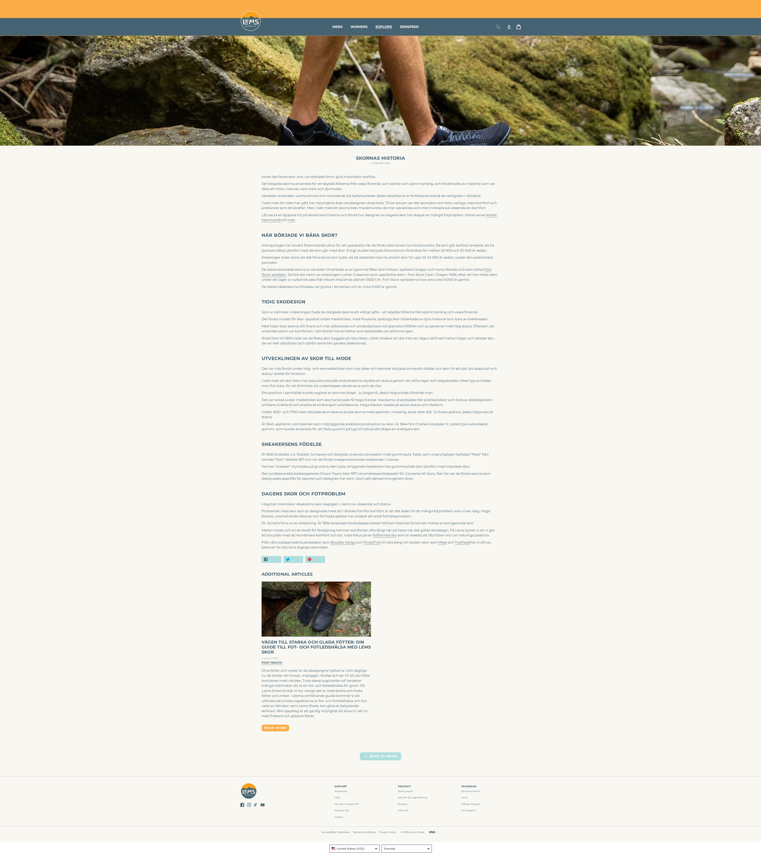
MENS (337, 27)
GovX (464, 797)
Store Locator (494, 4)
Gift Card (403, 810)
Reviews (402, 804)
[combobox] (354, 849)
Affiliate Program (471, 804)
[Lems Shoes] (248, 792)
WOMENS (359, 27)
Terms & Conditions (364, 832)
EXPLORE (384, 27)
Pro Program (468, 810)
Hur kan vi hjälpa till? (347, 804)
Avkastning (341, 791)
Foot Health (272, 662)
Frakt (337, 797)
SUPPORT (341, 786)
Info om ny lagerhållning (412, 797)
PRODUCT (404, 786)
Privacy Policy (387, 832)
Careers (339, 817)
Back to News (383, 756)
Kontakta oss (342, 810)
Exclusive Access (470, 791)
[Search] (498, 26)
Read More (275, 728)
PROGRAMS (468, 786)
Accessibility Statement (336, 832)
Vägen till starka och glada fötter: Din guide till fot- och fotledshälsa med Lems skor (316, 647)
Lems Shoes (417, 832)
